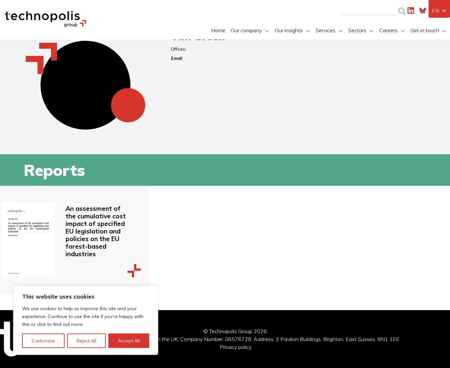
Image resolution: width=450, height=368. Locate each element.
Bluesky (422, 10)
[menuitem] (439, 10)
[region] (85, 320)
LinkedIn (411, 10)
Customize (43, 341)
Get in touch (424, 30)
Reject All (86, 341)
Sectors (357, 30)
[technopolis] (45, 25)
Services (325, 30)
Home (218, 30)
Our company (246, 30)
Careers (388, 30)
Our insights (289, 30)
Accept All (129, 341)
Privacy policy (235, 347)
